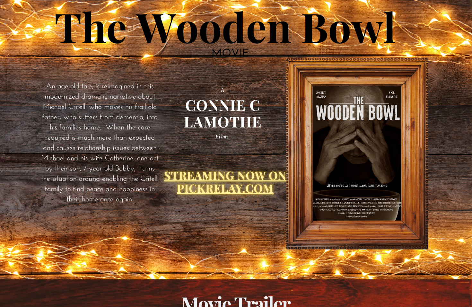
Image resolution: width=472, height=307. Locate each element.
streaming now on (225, 175)
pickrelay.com (225, 188)
